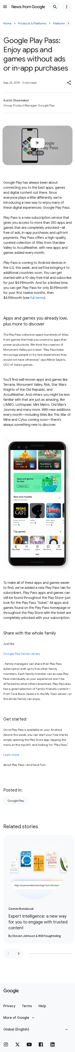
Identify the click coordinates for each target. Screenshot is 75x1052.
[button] (69, 83)
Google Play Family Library (21, 654)
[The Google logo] (11, 991)
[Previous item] (8, 953)
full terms (37, 298)
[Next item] (19, 953)
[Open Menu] (5, 7)
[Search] (55, 7)
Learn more (11, 755)
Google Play (16, 801)
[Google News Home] (28, 7)
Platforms (59, 23)
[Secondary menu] (67, 7)
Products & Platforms (32, 23)
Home (7, 23)
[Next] (68, 23)
